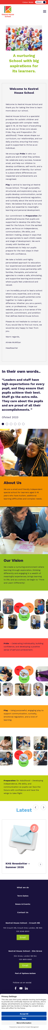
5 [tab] (19, 424)
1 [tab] (3, 424)
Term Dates (22, 896)
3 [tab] (11, 424)
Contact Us (22, 912)
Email (23, 937)
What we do (23, 887)
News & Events (22, 904)
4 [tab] (15, 424)
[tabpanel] (24, 398)
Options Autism (29, 973)
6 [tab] (23, 424)
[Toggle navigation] (44, 11)
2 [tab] (7, 424)
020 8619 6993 (25, 959)
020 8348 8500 (22, 931)
